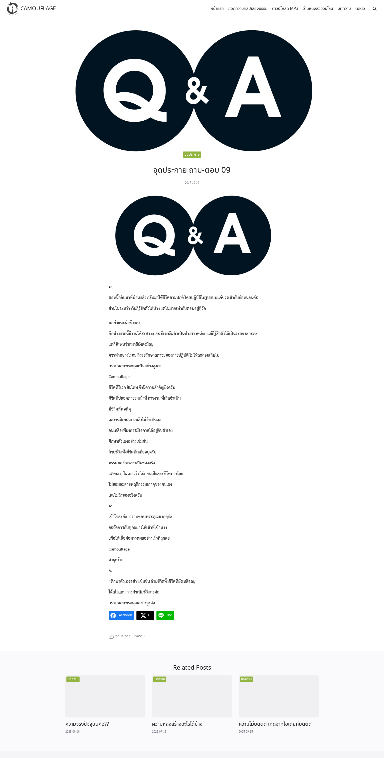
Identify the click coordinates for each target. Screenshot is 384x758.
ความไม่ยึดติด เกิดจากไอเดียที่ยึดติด (275, 724)
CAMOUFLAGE (38, 9)
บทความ (344, 9)
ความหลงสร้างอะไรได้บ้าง (177, 724)
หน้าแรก (217, 9)
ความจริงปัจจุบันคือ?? (87, 724)
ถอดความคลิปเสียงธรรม (248, 9)
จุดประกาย (192, 154)
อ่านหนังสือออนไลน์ (318, 9)
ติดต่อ (360, 9)
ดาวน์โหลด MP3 (285, 9)
